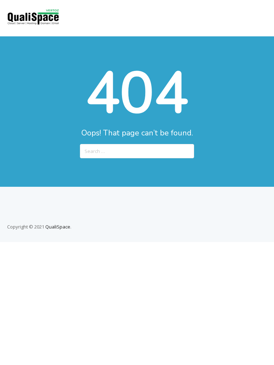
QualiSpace (57, 226)
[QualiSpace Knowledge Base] (33, 22)
